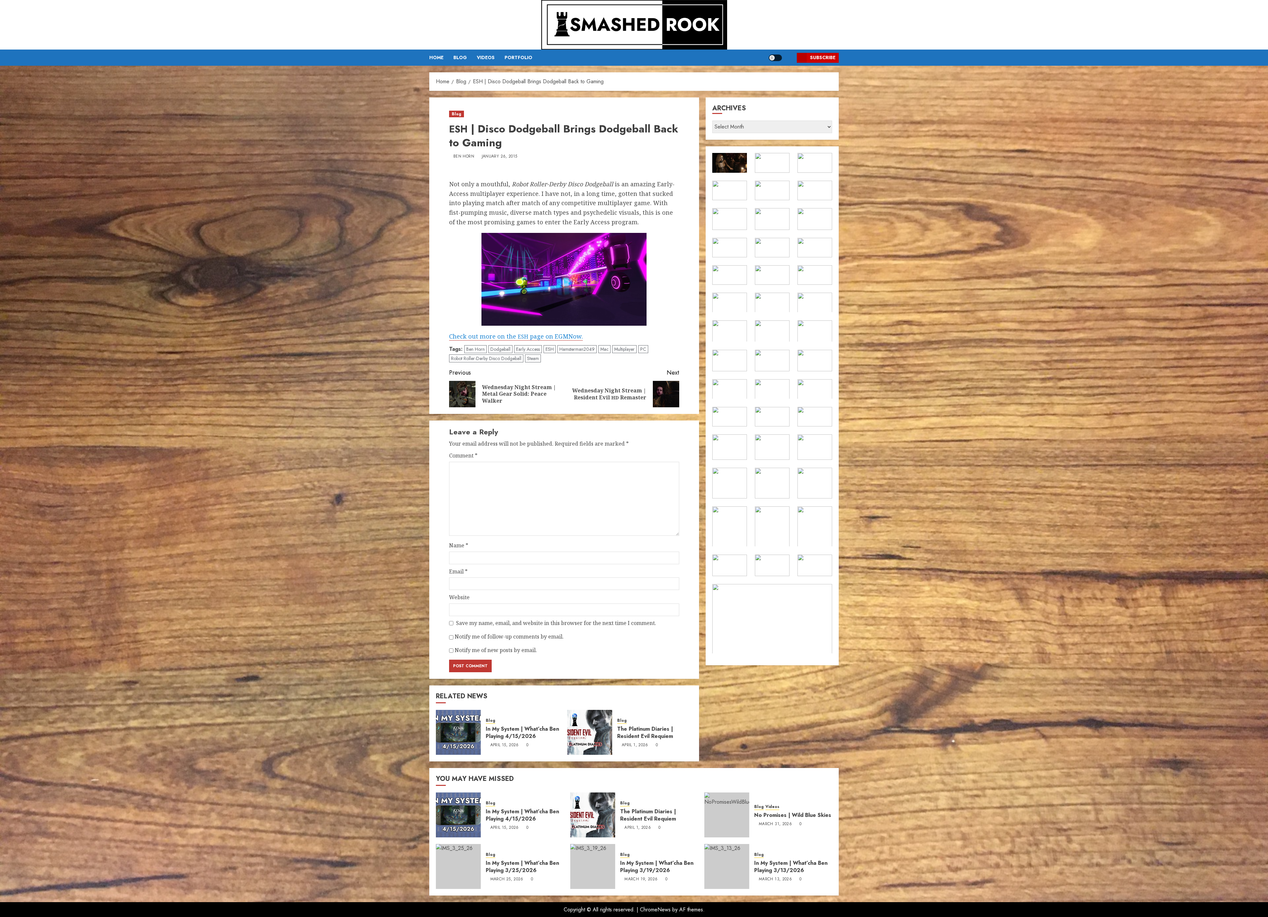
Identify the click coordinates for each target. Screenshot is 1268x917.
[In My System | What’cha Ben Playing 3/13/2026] (726, 866)
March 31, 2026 (775, 824)
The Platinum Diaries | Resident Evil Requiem (645, 732)
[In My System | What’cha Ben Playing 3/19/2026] (592, 866)
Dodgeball (500, 349)
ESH (550, 349)
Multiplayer (624, 349)
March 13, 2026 (775, 879)
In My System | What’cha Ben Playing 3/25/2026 (522, 866)
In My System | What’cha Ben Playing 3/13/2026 (791, 866)
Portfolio (518, 57)
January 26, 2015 (499, 156)
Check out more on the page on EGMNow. (516, 336)
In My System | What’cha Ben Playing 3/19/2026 (656, 866)
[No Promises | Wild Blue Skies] (726, 814)
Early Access (528, 349)
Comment (463, 455)
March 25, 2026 (506, 879)
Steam (533, 358)
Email (458, 571)
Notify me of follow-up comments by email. (509, 636)
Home (436, 57)
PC (643, 349)
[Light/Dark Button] (775, 58)
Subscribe (822, 57)
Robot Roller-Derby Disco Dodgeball (486, 358)
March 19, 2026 (640, 879)
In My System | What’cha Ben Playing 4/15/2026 (522, 732)
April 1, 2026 (635, 745)
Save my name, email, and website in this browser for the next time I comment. (556, 623)
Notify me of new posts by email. (496, 650)
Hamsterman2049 (577, 349)
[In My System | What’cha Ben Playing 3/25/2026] (458, 866)
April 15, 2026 (504, 745)
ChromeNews (655, 909)
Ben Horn (463, 156)
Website (459, 597)
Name (458, 545)
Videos (486, 57)
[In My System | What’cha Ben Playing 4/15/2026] (458, 732)
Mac (604, 349)
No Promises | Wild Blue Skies (792, 815)
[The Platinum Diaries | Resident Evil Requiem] (589, 732)
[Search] (789, 57)
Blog (460, 57)
